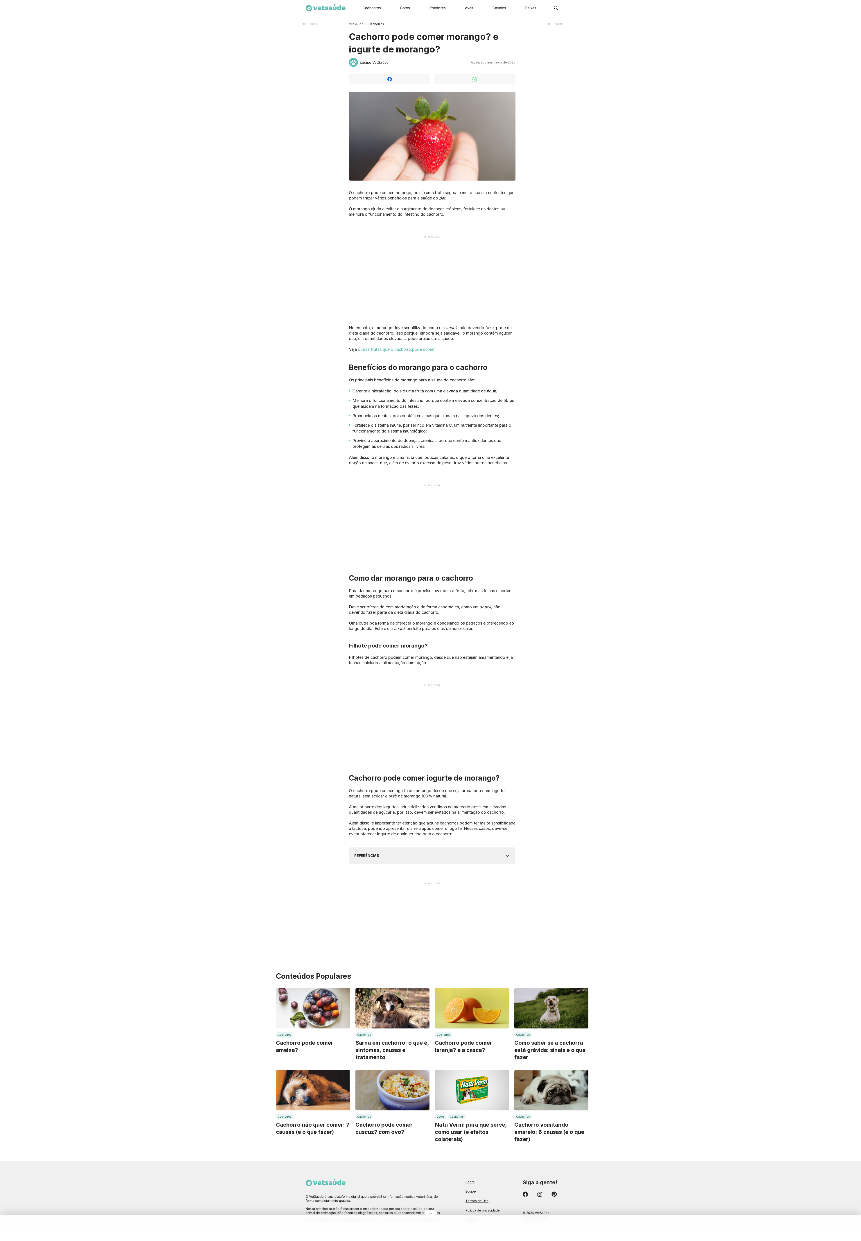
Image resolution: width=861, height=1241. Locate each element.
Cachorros (376, 24)
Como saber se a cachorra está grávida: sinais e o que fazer (549, 1049)
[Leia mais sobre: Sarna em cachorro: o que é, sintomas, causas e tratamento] (392, 1008)
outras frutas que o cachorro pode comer (396, 349)
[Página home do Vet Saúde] (374, 1188)
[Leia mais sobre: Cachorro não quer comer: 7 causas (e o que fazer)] (313, 1090)
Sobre (470, 1182)
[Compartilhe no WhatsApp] (474, 79)
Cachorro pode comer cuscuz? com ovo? (384, 1128)
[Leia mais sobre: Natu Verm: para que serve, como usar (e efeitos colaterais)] (472, 1090)
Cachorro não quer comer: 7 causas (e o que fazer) (312, 1128)
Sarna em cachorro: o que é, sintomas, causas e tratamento (392, 1049)
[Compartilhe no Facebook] (389, 79)
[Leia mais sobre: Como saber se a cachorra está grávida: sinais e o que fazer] (551, 1008)
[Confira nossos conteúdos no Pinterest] (554, 1195)
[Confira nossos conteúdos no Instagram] (539, 1195)
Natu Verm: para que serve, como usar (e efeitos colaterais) (471, 1131)
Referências (366, 855)
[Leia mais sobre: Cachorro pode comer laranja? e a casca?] (472, 1008)
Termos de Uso (477, 1201)
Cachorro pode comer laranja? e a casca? (463, 1046)
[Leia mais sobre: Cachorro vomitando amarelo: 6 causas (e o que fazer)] (551, 1090)
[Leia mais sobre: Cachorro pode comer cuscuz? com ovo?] (392, 1090)
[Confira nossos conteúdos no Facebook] (525, 1195)
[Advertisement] (309, 94)
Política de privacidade (483, 1210)
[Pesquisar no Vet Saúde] (556, 8)
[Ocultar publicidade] (430, 1213)
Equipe (471, 1191)
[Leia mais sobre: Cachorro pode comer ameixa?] (313, 1008)
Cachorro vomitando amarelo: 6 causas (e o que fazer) (549, 1131)
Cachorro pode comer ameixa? (304, 1046)
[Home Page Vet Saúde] (326, 8)
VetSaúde (356, 24)
